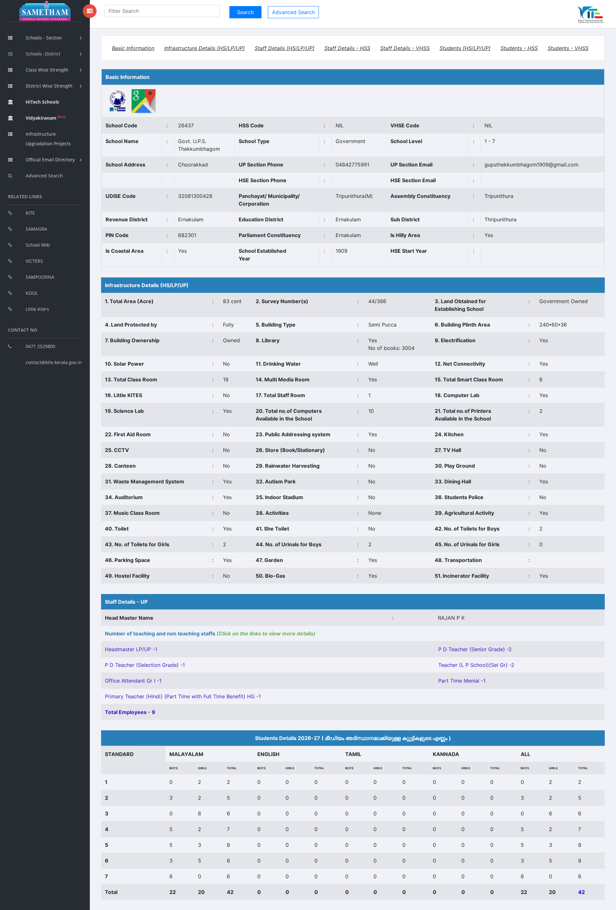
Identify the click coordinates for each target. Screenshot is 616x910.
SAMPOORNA (40, 277)
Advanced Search (44, 176)
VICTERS (34, 261)
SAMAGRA (36, 229)
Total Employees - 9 (130, 712)
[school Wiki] (118, 101)
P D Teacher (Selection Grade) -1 (145, 665)
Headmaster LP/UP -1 (131, 649)
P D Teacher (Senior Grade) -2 (475, 649)
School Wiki (38, 245)
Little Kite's (37, 309)
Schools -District (43, 54)
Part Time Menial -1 (461, 680)
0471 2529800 (40, 346)
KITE (30, 213)
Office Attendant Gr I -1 (133, 680)
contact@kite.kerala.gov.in (54, 362)
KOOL (32, 293)
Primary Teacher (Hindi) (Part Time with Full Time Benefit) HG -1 (183, 696)
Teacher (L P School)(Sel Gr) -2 (476, 665)
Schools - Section (44, 38)
